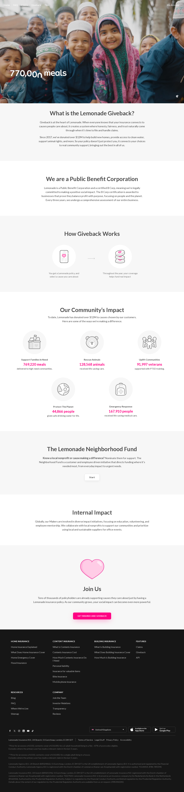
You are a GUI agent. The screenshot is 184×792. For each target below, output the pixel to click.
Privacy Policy (112, 740)
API (138, 657)
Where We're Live (19, 708)
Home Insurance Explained (24, 647)
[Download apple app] (139, 729)
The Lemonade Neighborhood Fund (92, 449)
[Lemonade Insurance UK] (92, 4)
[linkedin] (23, 731)
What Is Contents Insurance (66, 647)
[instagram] (19, 731)
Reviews (57, 713)
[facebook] (10, 731)
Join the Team (59, 697)
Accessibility (126, 740)
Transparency (59, 708)
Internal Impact (92, 512)
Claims (24, 5)
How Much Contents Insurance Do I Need (70, 659)
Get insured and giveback (92, 616)
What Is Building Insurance (107, 647)
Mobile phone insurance (64, 681)
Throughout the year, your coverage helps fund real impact (120, 275)
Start (92, 477)
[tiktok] (32, 731)
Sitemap (15, 713)
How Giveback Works (92, 233)
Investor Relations (61, 703)
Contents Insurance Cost (65, 652)
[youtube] (28, 731)
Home (7, 5)
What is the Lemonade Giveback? (92, 113)
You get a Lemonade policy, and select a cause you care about (64, 275)
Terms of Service (85, 740)
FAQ (15, 5)
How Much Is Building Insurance (110, 657)
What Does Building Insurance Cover (112, 652)
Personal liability (61, 665)
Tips (47, 5)
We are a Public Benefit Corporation (92, 178)
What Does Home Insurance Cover (28, 652)
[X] (14, 732)
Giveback (141, 652)
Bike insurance (60, 676)
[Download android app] (164, 729)
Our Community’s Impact (92, 309)
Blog (13, 697)
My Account (173, 5)
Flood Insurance (19, 662)
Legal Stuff (100, 740)
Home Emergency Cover (23, 657)
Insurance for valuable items (66, 671)
